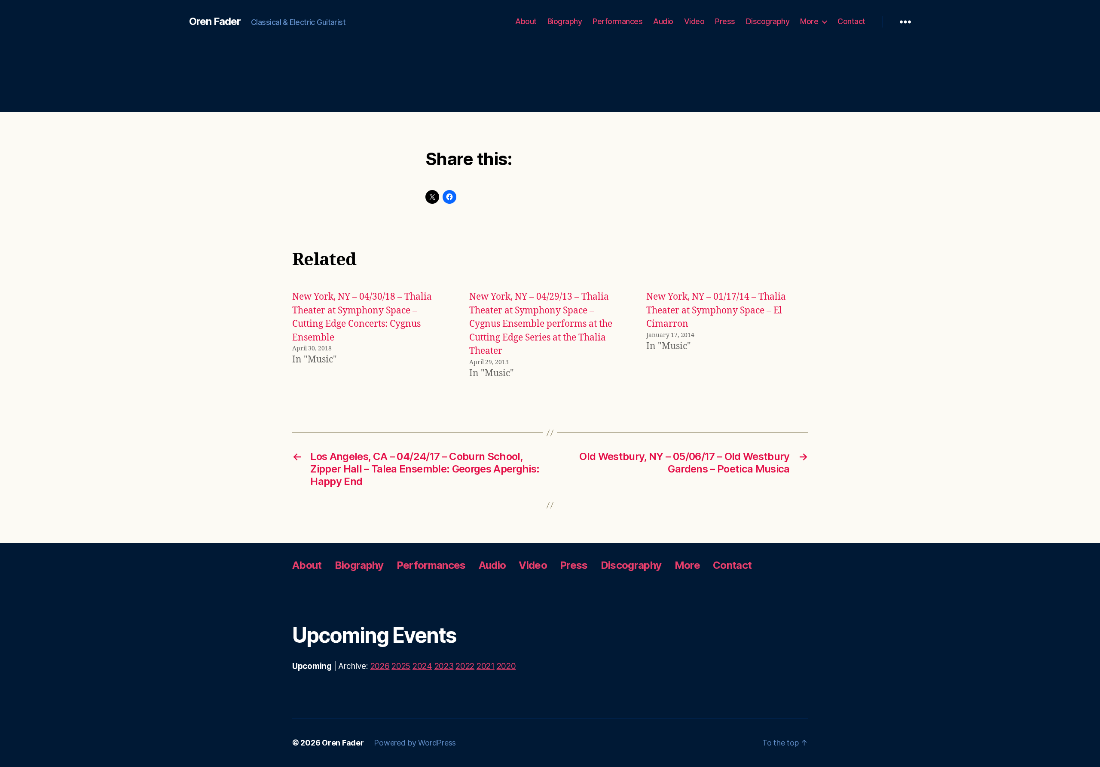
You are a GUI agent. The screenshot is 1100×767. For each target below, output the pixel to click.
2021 (486, 666)
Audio (663, 21)
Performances (617, 21)
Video (694, 21)
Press (725, 21)
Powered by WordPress (415, 742)
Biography (564, 21)
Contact (851, 21)
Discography (768, 21)
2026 (380, 666)
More (809, 21)
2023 (444, 666)
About (526, 21)
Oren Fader (215, 21)
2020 (506, 666)
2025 (400, 666)
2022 (464, 666)
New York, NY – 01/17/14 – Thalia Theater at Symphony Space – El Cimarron (716, 310)
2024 (422, 666)
